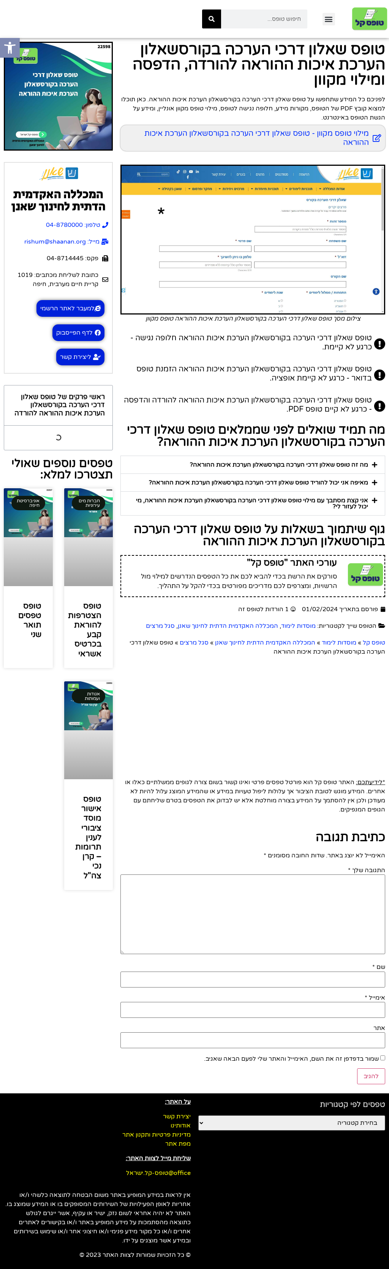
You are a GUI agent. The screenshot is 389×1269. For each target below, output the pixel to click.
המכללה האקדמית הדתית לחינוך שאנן (228, 626)
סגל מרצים (160, 626)
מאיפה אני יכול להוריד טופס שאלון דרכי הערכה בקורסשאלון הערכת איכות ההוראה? (258, 482)
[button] (329, 19)
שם (378, 967)
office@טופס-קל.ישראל (158, 1173)
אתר (379, 1028)
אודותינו (181, 1125)
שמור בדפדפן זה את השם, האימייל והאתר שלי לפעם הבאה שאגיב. (291, 1059)
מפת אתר (178, 1144)
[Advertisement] (252, 713)
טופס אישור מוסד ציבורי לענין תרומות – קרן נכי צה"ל (88, 837)
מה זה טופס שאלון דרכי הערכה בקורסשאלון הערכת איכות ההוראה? (279, 465)
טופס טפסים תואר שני (29, 620)
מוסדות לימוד (298, 626)
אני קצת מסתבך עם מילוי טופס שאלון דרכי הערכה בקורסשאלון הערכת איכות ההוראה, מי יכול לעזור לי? (252, 503)
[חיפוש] (211, 18)
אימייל (375, 998)
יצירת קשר (177, 1116)
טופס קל (374, 642)
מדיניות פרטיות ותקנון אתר (156, 1134)
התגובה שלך (366, 870)
